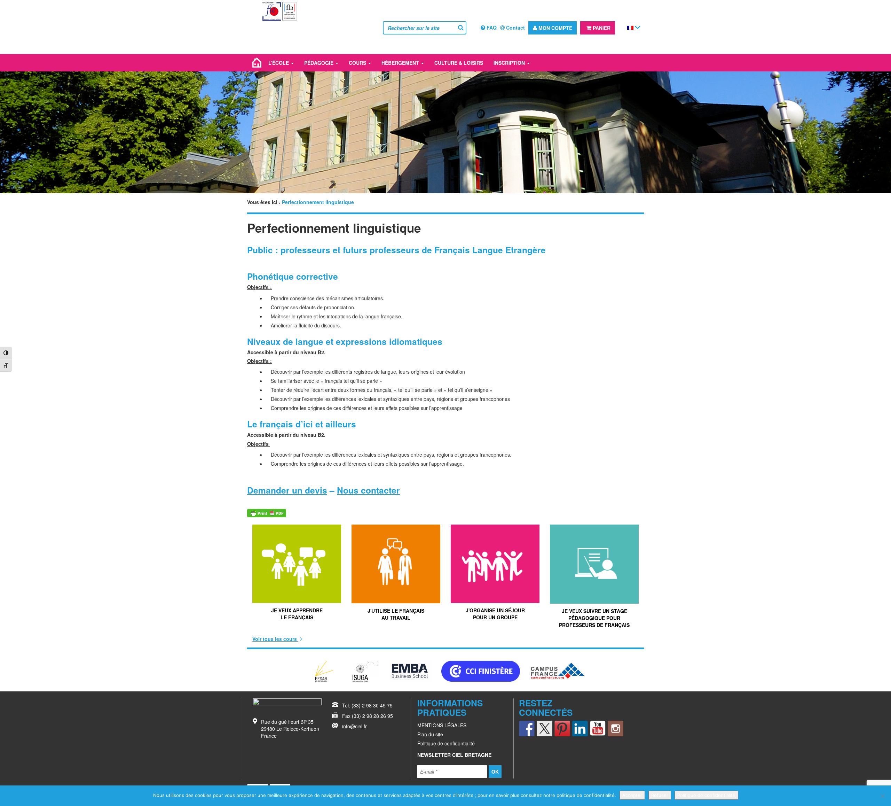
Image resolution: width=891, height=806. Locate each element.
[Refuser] (882, 795)
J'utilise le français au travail (396, 614)
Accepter (632, 795)
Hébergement (400, 62)
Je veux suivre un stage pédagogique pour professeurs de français (594, 617)
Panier (600, 27)
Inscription (510, 62)
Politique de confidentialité (446, 743)
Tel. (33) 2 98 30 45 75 (367, 705)
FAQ (491, 27)
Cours (358, 62)
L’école (279, 62)
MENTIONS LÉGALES (441, 725)
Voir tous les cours (275, 638)
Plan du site (430, 734)
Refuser (659, 795)
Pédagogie (319, 62)
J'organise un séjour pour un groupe (495, 614)
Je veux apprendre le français (297, 614)
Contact (515, 27)
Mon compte (554, 27)
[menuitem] (630, 27)
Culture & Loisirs (458, 62)
